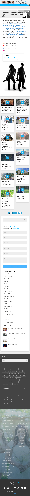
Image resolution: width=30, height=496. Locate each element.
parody (24, 375)
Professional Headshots (15, 28)
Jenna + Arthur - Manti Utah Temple (6, 126)
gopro (23, 373)
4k (3, 369)
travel (17, 382)
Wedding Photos (8, 279)
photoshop (19, 377)
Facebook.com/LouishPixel (10, 48)
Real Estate (6, 309)
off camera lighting (17, 375)
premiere (5, 379)
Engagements (6, 27)
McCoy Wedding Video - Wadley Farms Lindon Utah (7, 146)
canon (20, 371)
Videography (14, 4)
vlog (11, 384)
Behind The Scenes (9, 322)
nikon (10, 375)
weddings (15, 384)
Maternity (6, 281)
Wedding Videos (8, 276)
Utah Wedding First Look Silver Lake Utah (22, 197)
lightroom (5, 375)
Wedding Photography (9, 25)
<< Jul (25, 388)
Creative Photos (7, 311)
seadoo (4, 382)
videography (5, 384)
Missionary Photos (8, 301)
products (17, 379)
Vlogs (6, 317)
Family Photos (7, 289)
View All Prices (7, 274)
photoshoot (13, 377)
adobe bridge (8, 369)
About (23, 4)
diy (23, 371)
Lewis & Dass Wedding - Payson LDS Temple (21, 179)
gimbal (18, 373)
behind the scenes (7, 371)
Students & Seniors (8, 294)
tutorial (21, 382)
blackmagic (14, 371)
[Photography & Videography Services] (15, 483)
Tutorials (7, 319)
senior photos (11, 382)
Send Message (15, 266)
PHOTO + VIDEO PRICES (9, 271)
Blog (26, 4)
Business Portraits (8, 306)
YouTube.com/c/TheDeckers (11, 46)
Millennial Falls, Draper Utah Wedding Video (22, 110)
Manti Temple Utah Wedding (22, 127)
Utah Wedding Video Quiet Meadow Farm (7, 109)
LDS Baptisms (7, 304)
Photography (6, 4)
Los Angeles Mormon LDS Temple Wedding (21, 160)
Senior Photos (7, 299)
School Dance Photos (9, 296)
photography (6, 377)
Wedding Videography (16, 23)
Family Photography (16, 27)
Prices (19, 4)
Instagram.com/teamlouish (10, 43)
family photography (11, 373)
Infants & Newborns (8, 291)
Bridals (18, 25)
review (21, 379)
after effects (15, 369)
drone (4, 373)
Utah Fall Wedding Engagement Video (6, 165)
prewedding (10, 379)
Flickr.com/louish (8, 51)
